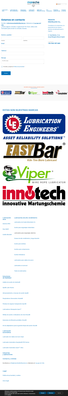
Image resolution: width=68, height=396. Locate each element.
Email (3, 43)
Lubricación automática (7, 331)
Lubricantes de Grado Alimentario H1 (24, 222)
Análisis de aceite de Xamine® (11, 282)
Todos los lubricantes (20, 271)
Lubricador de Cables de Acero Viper (13, 336)
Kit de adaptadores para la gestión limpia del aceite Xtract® (20, 325)
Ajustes (59, 392)
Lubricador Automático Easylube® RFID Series (16, 342)
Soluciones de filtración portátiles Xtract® (14, 320)
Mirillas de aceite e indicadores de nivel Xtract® (16, 314)
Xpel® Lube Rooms (8, 287)
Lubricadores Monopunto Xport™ (12, 309)
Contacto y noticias (9, 359)
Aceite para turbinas (20, 243)
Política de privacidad (19, 66)
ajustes (9, 394)
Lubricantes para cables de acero (23, 260)
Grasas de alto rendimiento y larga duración (26, 238)
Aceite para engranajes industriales (24, 227)
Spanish (59, 4)
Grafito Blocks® (7, 234)
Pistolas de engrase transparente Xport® (14, 304)
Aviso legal (6, 380)
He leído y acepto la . (14, 66)
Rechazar (51, 392)
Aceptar (42, 392)
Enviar (6, 73)
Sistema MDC (6, 223)
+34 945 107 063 (39, 363)
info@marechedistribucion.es (18, 363)
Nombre (3, 40)
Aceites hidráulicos (19, 254)
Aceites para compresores (21, 249)
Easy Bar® (6, 229)
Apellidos (25, 40)
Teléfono (4, 50)
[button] (8, 10)
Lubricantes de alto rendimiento (25, 218)
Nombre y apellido (6, 35)
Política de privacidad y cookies (12, 375)
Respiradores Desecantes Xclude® (13, 298)
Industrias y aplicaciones (8, 353)
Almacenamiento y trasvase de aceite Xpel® (15, 293)
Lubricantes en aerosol (20, 265)
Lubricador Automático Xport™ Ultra (13, 347)
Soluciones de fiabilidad (7, 277)
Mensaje (3, 57)
